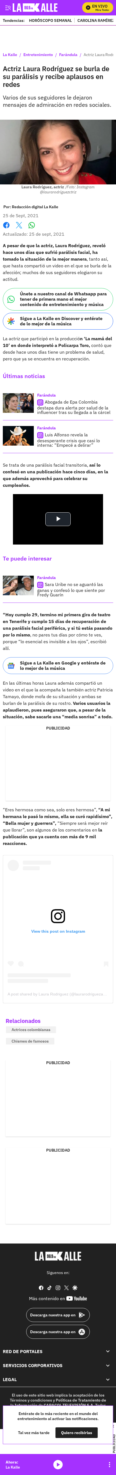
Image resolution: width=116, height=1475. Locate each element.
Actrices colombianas (31, 1029)
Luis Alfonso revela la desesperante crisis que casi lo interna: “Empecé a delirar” (68, 440)
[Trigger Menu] (8, 7)
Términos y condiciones (31, 1400)
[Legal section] (107, 1379)
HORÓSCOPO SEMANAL (50, 20)
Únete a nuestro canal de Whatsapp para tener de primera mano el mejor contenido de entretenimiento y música (63, 299)
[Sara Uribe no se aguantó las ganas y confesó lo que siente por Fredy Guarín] (18, 585)
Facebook (6, 228)
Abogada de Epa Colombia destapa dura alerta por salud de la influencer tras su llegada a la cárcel (73, 407)
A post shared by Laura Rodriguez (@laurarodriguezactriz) (60, 994)
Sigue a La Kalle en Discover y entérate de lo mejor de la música (61, 321)
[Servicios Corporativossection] (107, 1365)
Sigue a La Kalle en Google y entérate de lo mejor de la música (63, 665)
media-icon (58, 1464)
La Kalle (10, 55)
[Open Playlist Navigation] (109, 1464)
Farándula (68, 55)
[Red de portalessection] (107, 1351)
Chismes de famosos (30, 1041)
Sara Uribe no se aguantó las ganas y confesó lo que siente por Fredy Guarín (71, 590)
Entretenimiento (38, 55)
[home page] (58, 1256)
